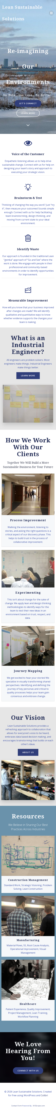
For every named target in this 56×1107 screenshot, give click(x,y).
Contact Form (16, 1106)
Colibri (44, 1095)
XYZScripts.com (39, 1106)
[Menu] (51, 13)
